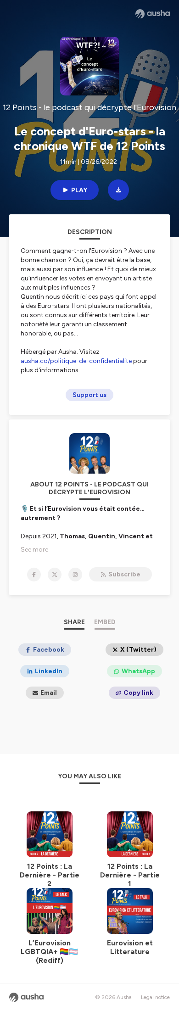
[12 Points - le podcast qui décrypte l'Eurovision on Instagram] (75, 574)
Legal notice (155, 997)
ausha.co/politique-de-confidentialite (76, 361)
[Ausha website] (152, 13)
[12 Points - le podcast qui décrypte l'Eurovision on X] (55, 574)
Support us (89, 395)
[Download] (118, 190)
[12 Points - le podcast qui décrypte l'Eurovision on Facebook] (34, 574)
